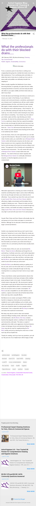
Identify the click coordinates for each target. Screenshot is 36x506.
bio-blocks (12, 251)
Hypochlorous (6, 369)
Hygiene (8, 61)
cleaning (27, 358)
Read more (31, 444)
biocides (24, 355)
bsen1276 (12, 358)
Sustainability (14, 61)
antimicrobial (6, 355)
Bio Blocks (6, 259)
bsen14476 (20, 358)
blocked (4, 358)
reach (14, 369)
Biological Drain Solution (9, 151)
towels (27, 369)
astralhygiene (15, 355)
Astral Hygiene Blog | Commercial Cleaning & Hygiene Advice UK (18, 5)
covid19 (4, 362)
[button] (34, 34)
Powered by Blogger (19, 499)
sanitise (20, 369)
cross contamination (15, 362)
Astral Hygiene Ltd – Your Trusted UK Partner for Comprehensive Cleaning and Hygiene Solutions (14, 452)
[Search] (34, 3)
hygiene (24, 365)
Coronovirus (22, 61)
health (18, 365)
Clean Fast (10, 127)
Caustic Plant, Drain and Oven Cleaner (16, 199)
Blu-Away (24, 308)
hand (12, 365)
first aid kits (5, 365)
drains (25, 362)
